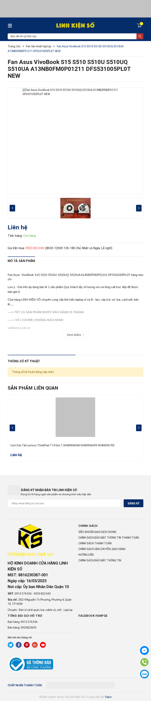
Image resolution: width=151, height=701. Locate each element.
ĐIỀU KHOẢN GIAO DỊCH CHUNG (97, 532)
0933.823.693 (35, 248)
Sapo (108, 697)
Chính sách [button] (88, 526)
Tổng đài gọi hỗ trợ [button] (25, 616)
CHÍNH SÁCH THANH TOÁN (94, 543)
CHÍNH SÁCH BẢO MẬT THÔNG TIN (99, 560)
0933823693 (28, 627)
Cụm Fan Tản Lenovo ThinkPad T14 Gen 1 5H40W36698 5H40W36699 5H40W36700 (62, 445)
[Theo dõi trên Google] (35, 645)
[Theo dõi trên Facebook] (19, 645)
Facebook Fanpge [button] (93, 616)
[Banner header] (75, 8)
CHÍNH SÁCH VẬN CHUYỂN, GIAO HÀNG (101, 549)
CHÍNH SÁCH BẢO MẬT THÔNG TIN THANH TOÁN (108, 537)
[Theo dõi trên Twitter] (11, 645)
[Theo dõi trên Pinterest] (27, 645)
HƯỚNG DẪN (86, 554)
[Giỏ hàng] (140, 25)
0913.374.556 (23, 593)
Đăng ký (133, 503)
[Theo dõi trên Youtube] (43, 645)
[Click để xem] (75, 141)
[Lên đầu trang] (144, 682)
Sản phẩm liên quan (33, 388)
